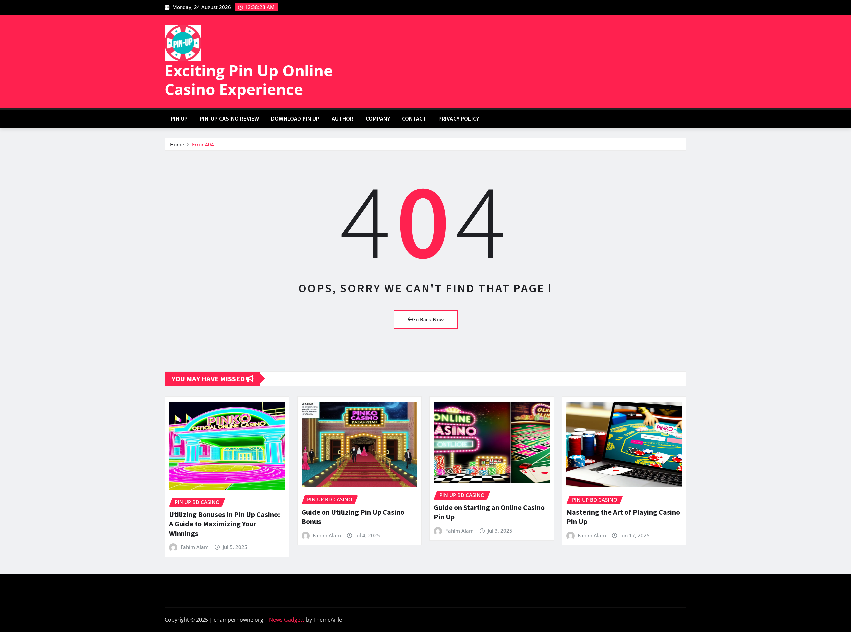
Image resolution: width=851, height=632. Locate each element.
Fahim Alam (195, 547)
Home (177, 144)
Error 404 (203, 144)
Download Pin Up (295, 118)
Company (378, 118)
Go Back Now (428, 319)
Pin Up (179, 118)
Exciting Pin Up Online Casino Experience (249, 79)
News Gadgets (287, 619)
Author (343, 118)
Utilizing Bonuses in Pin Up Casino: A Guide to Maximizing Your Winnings (224, 524)
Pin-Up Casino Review (229, 118)
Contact (414, 118)
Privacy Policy (458, 118)
